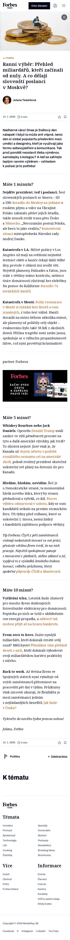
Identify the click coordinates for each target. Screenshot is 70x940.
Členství (42, 879)
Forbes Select (10, 889)
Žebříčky (7, 855)
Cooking (7, 850)
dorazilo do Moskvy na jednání (36, 202)
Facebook (8, 931)
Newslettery (44, 845)
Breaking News (46, 850)
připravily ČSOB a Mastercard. (38, 571)
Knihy (6, 884)
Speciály (42, 825)
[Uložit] (65, 116)
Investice (8, 825)
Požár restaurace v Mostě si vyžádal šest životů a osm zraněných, (32, 307)
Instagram (27, 931)
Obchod (7, 879)
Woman (42, 835)
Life (5, 845)
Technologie (10, 840)
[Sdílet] (60, 116)
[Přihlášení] (55, 5)
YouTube (53, 931)
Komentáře (44, 830)
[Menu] (63, 5)
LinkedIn (41, 931)
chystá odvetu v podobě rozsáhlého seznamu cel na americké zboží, (32, 456)
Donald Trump (43, 431)
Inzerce (42, 884)
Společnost (9, 835)
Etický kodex (45, 903)
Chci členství (39, 5)
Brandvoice (44, 855)
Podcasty (43, 840)
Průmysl (7, 830)
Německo (12, 223)
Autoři (6, 874)
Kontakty (43, 894)
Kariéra (42, 889)
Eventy (41, 874)
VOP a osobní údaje (49, 899)
